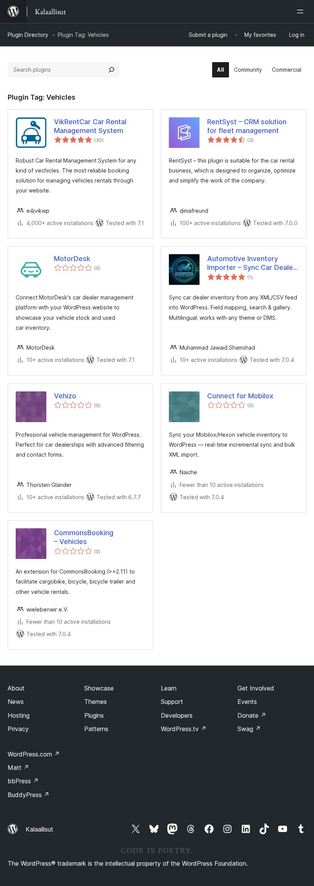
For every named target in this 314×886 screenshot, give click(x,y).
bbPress (23, 781)
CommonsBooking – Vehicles (83, 537)
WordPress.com (34, 754)
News (16, 701)
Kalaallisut (39, 829)
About (16, 688)
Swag (249, 729)
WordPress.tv (183, 729)
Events (247, 701)
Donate (251, 715)
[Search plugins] (111, 69)
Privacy (18, 729)
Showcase (99, 688)
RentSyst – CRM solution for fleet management (246, 126)
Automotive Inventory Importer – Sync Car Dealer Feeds (251, 263)
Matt (18, 767)
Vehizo (65, 396)
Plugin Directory (28, 34)
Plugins (94, 715)
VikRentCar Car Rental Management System (90, 126)
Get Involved (255, 688)
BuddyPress (28, 795)
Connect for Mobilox (240, 396)
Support (172, 701)
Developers (177, 715)
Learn (169, 688)
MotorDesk (72, 259)
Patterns (96, 729)
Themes (95, 701)
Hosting (18, 715)
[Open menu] (301, 11)
